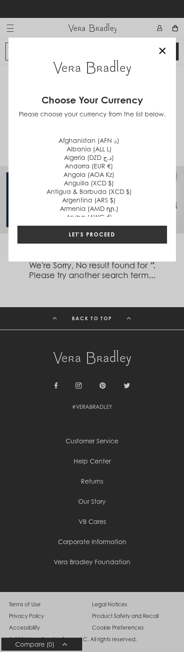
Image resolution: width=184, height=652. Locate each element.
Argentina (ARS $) (89, 200)
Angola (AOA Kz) (88, 174)
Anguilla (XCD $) (89, 183)
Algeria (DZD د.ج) (89, 157)
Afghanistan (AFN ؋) (89, 140)
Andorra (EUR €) (89, 166)
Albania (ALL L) (89, 149)
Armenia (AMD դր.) (89, 208)
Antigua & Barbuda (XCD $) (89, 191)
